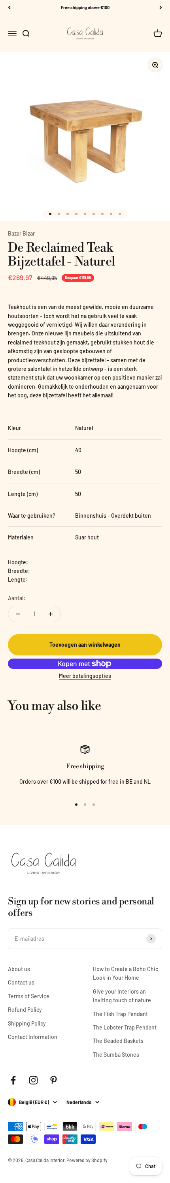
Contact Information (32, 1036)
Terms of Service (28, 996)
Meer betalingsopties (85, 675)
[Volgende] (160, 7)
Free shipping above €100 (85, 7)
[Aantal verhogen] (50, 614)
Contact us (21, 982)
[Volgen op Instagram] (33, 1080)
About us (19, 969)
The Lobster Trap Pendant (125, 1027)
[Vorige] (9, 7)
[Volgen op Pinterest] (53, 1080)
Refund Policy (25, 1009)
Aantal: (16, 598)
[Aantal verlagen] (18, 614)
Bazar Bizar (21, 233)
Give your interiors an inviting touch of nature (122, 995)
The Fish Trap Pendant (120, 1014)
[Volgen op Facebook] (13, 1080)
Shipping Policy (27, 1023)
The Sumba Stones (116, 1054)
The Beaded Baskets (118, 1040)
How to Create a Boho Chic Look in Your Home (125, 973)
